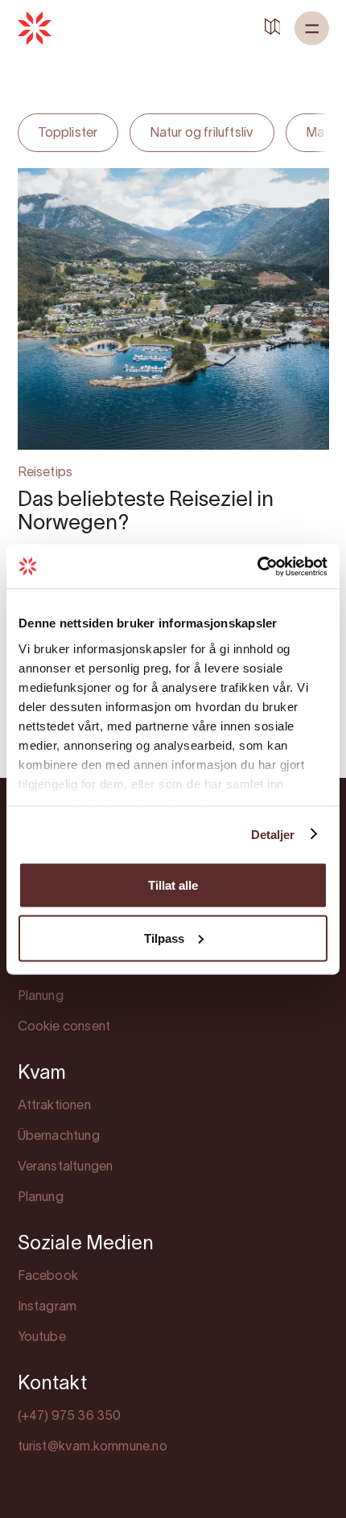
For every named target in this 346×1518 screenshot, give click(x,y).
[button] (312, 28)
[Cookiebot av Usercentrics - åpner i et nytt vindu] (257, 566)
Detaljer (273, 834)
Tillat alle (173, 885)
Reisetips (45, 473)
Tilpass (164, 937)
